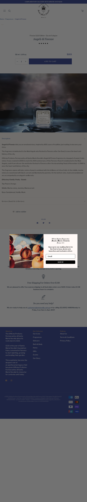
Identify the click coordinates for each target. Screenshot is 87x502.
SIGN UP (60, 262)
